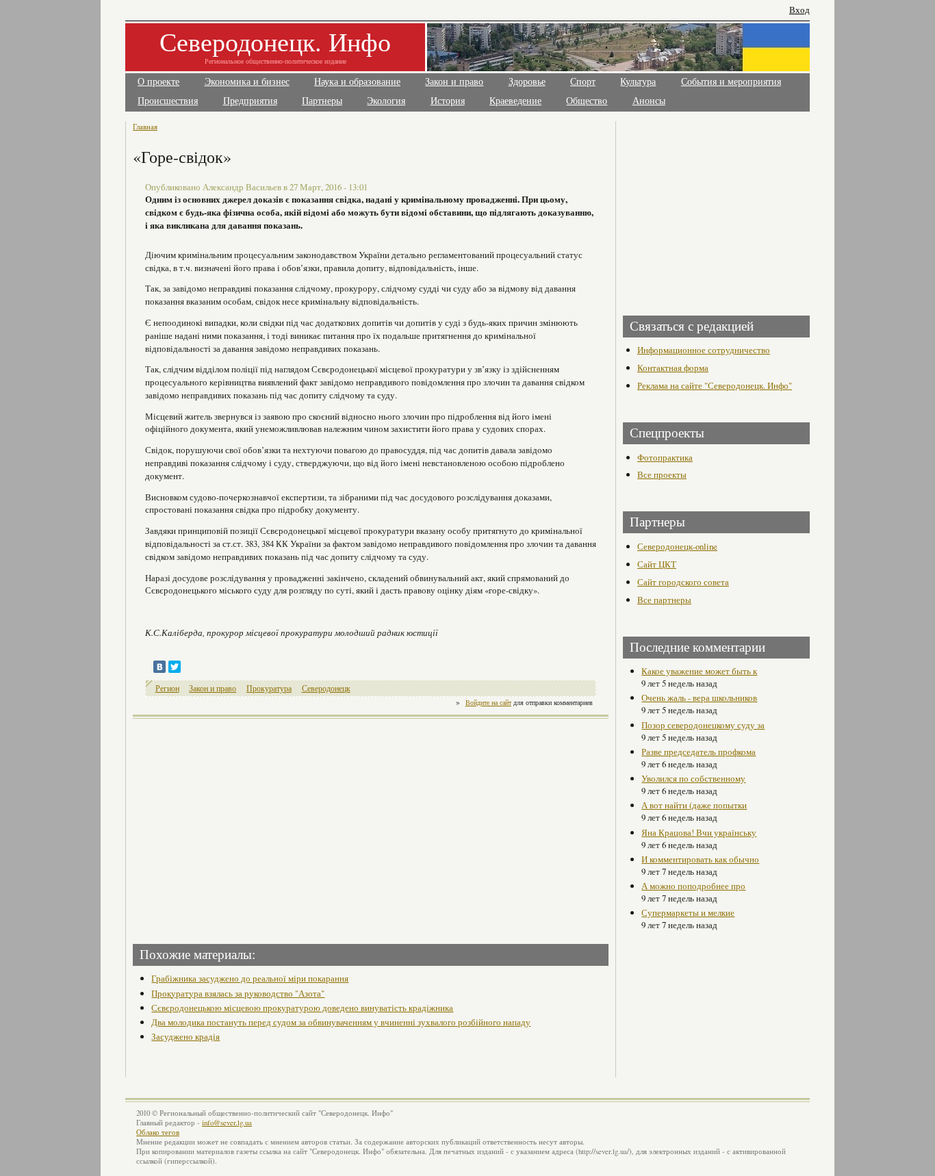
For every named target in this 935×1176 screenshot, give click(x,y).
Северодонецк (326, 688)
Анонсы (648, 101)
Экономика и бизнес (247, 82)
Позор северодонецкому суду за (703, 725)
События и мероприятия (731, 82)
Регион (167, 688)
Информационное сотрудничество (703, 350)
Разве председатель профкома (698, 751)
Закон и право (454, 82)
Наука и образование (357, 82)
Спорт (582, 82)
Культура (638, 82)
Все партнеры (664, 599)
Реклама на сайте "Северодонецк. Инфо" (714, 385)
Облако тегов (157, 1132)
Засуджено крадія (185, 1036)
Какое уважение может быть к (699, 671)
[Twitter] (174, 667)
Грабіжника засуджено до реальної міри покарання (249, 978)
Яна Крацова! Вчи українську (698, 832)
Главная (145, 126)
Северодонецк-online (677, 546)
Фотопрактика (665, 457)
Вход (799, 10)
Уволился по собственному (693, 778)
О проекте (158, 82)
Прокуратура (269, 688)
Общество (586, 101)
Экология (386, 101)
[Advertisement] (253, 827)
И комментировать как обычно (700, 859)
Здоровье (527, 82)
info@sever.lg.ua (227, 1122)
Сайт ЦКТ (656, 564)
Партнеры (322, 101)
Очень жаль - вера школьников (699, 697)
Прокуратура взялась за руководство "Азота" (237, 993)
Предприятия (250, 101)
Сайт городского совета (683, 582)
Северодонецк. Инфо (275, 41)
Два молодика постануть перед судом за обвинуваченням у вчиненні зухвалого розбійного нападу (340, 1022)
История (448, 101)
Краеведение (515, 101)
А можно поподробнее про (693, 886)
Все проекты (662, 474)
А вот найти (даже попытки (694, 805)
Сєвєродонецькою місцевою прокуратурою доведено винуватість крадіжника (302, 1007)
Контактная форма (672, 367)
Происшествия (168, 101)
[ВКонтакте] (159, 667)
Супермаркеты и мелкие (687, 912)
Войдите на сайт (488, 702)
